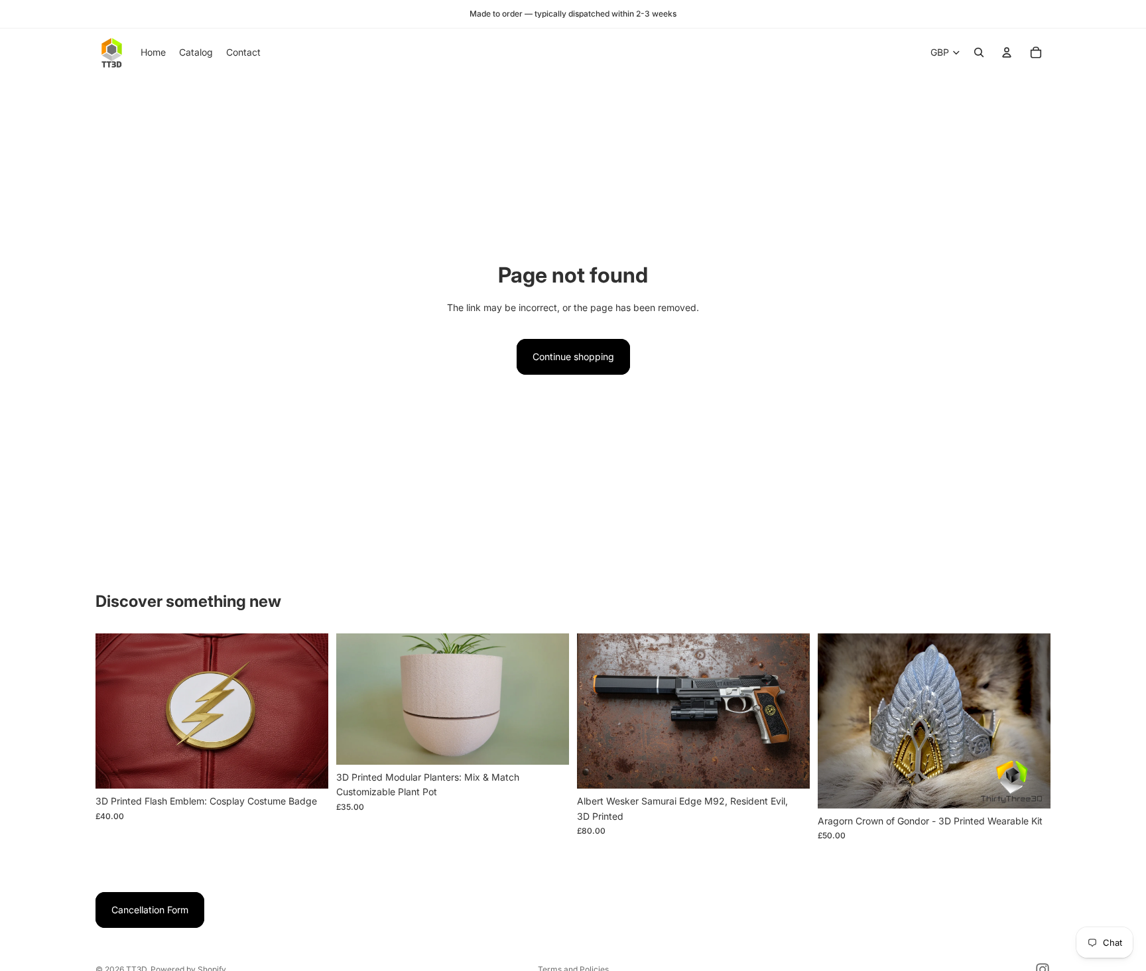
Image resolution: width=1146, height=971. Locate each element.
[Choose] (308, 769)
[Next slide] (308, 711)
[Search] (978, 52)
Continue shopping (573, 356)
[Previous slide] (115, 711)
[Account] (1006, 52)
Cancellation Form (149, 909)
